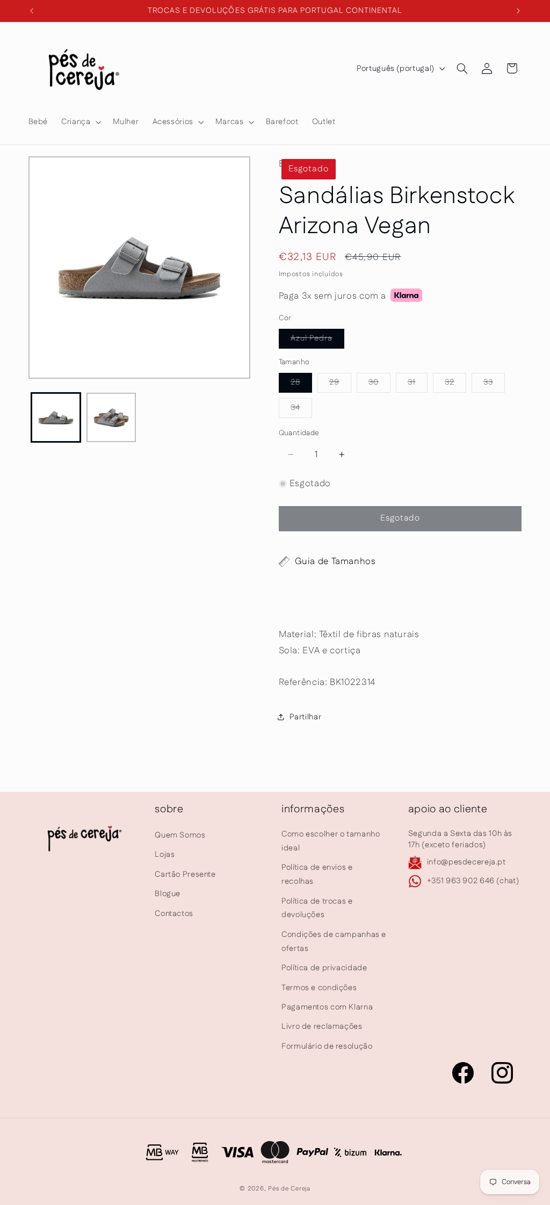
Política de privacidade (324, 967)
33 (494, 384)
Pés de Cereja (289, 1188)
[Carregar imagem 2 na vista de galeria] (111, 417)
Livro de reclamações (322, 1026)
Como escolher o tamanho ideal (330, 841)
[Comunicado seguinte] (518, 10)
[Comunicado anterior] (32, 10)
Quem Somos (180, 835)
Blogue (167, 893)
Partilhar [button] (306, 717)
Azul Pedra (318, 340)
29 (340, 384)
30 (379, 384)
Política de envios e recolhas (317, 874)
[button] (80, 122)
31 (418, 384)
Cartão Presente (185, 874)
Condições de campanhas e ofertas (333, 941)
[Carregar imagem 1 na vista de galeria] (56, 417)
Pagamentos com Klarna (327, 1007)
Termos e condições (319, 987)
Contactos (174, 913)
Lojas (165, 854)
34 (301, 409)
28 (301, 384)
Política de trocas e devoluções (317, 908)
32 (455, 384)
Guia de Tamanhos (335, 561)
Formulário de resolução (327, 1046)
